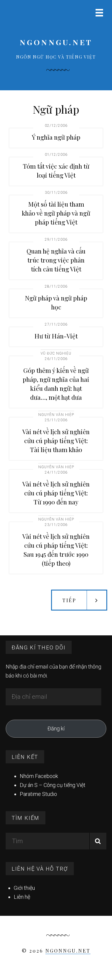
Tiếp (69, 600)
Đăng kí (56, 728)
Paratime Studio (38, 794)
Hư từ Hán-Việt (56, 336)
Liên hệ (22, 897)
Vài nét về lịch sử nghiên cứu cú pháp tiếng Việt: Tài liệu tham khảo (56, 440)
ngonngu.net (56, 42)
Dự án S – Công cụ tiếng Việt (52, 785)
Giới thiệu (24, 888)
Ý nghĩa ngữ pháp (56, 137)
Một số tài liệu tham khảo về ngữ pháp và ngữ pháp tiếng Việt (56, 213)
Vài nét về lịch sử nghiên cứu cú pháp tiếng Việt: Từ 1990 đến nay (56, 493)
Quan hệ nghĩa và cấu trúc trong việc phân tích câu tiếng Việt (56, 260)
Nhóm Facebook (39, 776)
